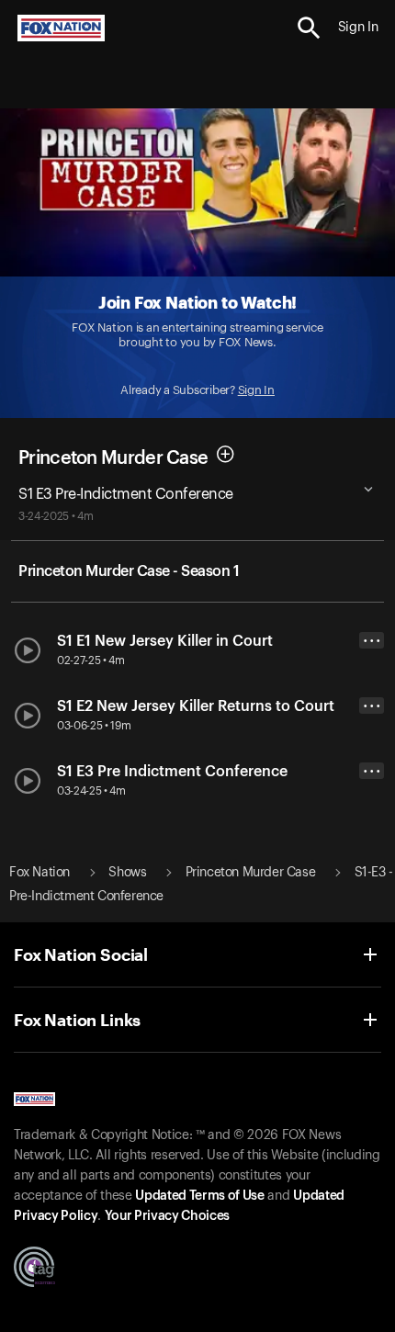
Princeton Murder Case (113, 457)
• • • (372, 641)
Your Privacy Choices (167, 1216)
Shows (127, 872)
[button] (309, 28)
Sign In (256, 390)
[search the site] (309, 28)
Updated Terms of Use (199, 1196)
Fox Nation (39, 872)
